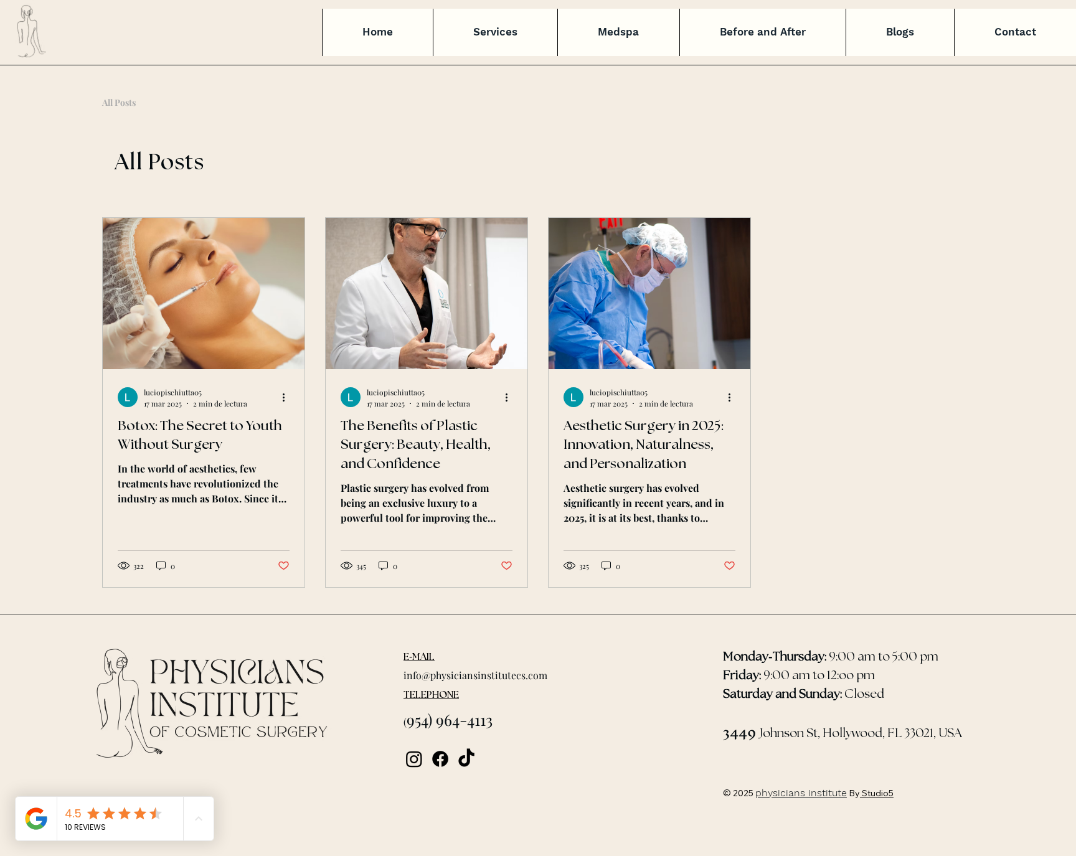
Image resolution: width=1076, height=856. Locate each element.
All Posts (119, 102)
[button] (495, 32)
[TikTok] (466, 758)
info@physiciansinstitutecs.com (475, 675)
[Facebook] (440, 758)
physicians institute (801, 793)
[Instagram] (414, 758)
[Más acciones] (287, 397)
